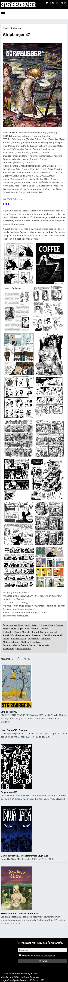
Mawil (16, 645)
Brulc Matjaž (17, 628)
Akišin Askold (31, 625)
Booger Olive (46, 625)
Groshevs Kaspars (20, 635)
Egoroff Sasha (39, 632)
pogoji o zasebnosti (45, 955)
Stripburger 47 (16, 35)
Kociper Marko (18, 638)
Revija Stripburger (12, 28)
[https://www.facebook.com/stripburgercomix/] (50, 3)
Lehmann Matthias (20, 642)
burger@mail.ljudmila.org (13, 980)
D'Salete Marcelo (21, 632)
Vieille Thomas (23, 648)
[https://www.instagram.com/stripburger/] (53, 3)
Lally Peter (33, 638)
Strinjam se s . (38, 955)
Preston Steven (28, 645)
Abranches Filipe (14, 625)
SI (62, 3)
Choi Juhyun (31, 628)
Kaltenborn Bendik (41, 635)
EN (65, 3)
